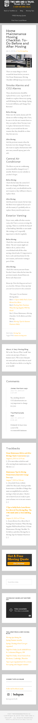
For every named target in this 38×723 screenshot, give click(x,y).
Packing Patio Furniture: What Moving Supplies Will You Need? (19, 308)
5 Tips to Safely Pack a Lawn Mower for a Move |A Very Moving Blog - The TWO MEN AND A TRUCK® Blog (19, 510)
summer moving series (20, 335)
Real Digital (27, 719)
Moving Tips (17, 333)
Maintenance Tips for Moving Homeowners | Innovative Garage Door (17, 475)
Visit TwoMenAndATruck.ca (19, 713)
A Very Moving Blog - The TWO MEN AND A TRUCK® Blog (19, 4)
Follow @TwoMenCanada (14, 689)
